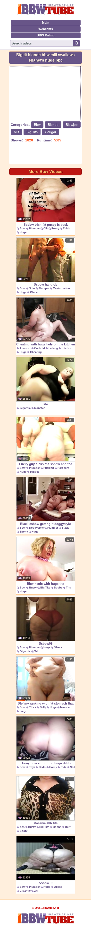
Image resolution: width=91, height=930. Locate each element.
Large (23, 711)
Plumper (34, 228)
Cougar (50, 132)
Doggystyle (36, 527)
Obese (34, 292)
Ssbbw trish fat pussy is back (46, 224)
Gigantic (25, 407)
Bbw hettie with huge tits (45, 584)
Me (45, 404)
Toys (32, 767)
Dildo (42, 767)
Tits (68, 587)
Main (45, 22)
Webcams (45, 29)
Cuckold (39, 348)
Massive (65, 707)
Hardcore (63, 467)
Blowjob (72, 125)
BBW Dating (46, 35)
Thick (66, 228)
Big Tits (32, 132)
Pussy (55, 228)
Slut (72, 767)
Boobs (58, 587)
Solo (32, 288)
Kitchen (67, 348)
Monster (39, 407)
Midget (34, 471)
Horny (53, 767)
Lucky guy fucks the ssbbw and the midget (45, 466)
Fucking (48, 467)
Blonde (53, 125)
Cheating (36, 352)
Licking (53, 348)
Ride (63, 767)
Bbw (37, 125)
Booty (23, 830)
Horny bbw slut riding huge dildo (46, 763)
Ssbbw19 (45, 883)
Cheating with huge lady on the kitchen (45, 344)
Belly (43, 707)
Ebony (24, 531)
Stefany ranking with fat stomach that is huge (46, 706)
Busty (33, 587)
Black (65, 527)
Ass (22, 826)
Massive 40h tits (45, 823)
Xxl (36, 651)
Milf (16, 132)
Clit (45, 228)
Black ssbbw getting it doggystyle (45, 524)
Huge (23, 232)
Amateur (25, 348)
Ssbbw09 (45, 643)
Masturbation (61, 288)
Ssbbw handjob (45, 284)
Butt (68, 826)
